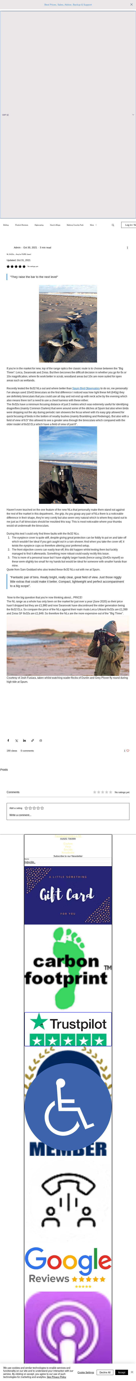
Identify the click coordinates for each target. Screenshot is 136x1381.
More (92, 225)
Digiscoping (39, 225)
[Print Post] (40, 740)
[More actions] (127, 248)
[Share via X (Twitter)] (16, 740)
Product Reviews (21, 225)
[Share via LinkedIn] (24, 740)
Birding (6, 225)
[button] (68, 114)
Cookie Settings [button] (86, 1372)
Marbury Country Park (75, 225)
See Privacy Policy (56, 1377)
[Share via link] (32, 740)
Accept (121, 1372)
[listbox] (68, 114)
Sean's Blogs (55, 225)
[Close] (132, 1372)
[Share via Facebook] (8, 740)
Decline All (105, 1372)
